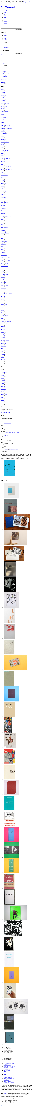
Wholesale (6, 1075)
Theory (2, 249)
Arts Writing (4, 255)
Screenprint (3, 332)
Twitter (5, 35)
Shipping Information (9, 1078)
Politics (2, 144)
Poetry (2, 136)
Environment (4, 304)
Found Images (4, 120)
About (5, 19)
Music (2, 238)
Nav (5, 15)
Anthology (3, 244)
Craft (2, 351)
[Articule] (11, 982)
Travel (2, 310)
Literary (2, 89)
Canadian (3, 131)
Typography (4, 117)
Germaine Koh (7, 423)
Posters (2, 397)
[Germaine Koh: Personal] (10, 513)
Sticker (2, 357)
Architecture (4, 133)
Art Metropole (8, 7)
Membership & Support (9, 1066)
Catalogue (3, 208)
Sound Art (3, 95)
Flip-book (3, 359)
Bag (2, 164)
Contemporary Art (5, 111)
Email (5, 38)
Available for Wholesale (6, 128)
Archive (6, 20)
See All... (3, 366)
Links (5, 12)
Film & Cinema (4, 108)
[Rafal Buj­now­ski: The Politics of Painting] (16, 1013)
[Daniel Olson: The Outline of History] (9, 888)
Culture (2, 122)
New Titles (3, 71)
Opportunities (7, 1070)
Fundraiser (3, 282)
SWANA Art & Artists (6, 321)
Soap (2, 224)
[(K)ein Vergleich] (11, 794)
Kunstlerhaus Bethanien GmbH (11, 432)
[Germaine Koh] (11, 498)
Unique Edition (4, 315)
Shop (5, 17)
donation (5, 1093)
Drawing (3, 180)
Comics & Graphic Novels (7, 166)
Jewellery (3, 277)
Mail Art (3, 296)
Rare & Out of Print (5, 125)
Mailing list (6, 1071)
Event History (7, 1069)
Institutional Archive (9, 1067)
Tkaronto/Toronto (5, 340)
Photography (4, 106)
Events (5, 21)
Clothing (3, 383)
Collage (2, 114)
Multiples (3, 82)
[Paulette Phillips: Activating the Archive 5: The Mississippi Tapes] (11, 873)
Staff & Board (7, 1065)
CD (1, 235)
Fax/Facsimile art (5, 324)
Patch (2, 219)
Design (2, 153)
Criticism (3, 97)
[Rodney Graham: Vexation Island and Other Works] (9, 810)
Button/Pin (3, 252)
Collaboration (4, 241)
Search (5, 10)
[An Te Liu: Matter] (9, 654)
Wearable (3, 205)
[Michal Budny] (10, 1044)
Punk (2, 301)
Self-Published (4, 263)
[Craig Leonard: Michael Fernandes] (15, 919)
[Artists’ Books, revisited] (9, 638)
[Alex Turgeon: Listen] (9, 904)
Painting (3, 100)
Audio (2, 271)
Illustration (3, 139)
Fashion (2, 172)
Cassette (3, 337)
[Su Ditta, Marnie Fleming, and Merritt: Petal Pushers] (15, 669)
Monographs (4, 394)
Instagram (6, 47)
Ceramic (3, 199)
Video (2, 400)
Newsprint (3, 346)
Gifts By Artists (4, 274)
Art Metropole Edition (6, 216)
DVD (2, 307)
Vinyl (2, 147)
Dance (2, 222)
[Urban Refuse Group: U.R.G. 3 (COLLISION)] (13, 935)
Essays (2, 155)
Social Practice (4, 266)
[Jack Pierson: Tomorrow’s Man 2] (9, 763)
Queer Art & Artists (5, 158)
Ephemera (3, 213)
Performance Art (5, 103)
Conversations (4, 175)
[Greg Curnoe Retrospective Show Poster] (9, 826)
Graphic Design (4, 150)
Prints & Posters (4, 202)
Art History (3, 191)
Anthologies (4, 372)
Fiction (2, 177)
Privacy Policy (7, 1081)
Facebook (6, 37)
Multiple (3, 326)
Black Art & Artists (5, 257)
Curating (3, 335)
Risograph (3, 197)
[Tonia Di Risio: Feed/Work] (11, 701)
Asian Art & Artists (5, 260)
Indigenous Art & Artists (6, 169)
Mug (2, 348)
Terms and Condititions (9, 1082)
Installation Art (4, 227)
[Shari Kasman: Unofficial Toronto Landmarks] (10, 997)
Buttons (2, 378)
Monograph (3, 183)
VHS (2, 362)
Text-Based (3, 246)
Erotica (2, 318)
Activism (3, 230)
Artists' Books (4, 76)
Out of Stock (4, 63)
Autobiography (4, 290)
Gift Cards (6, 1080)
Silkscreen (3, 343)
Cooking (3, 354)
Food (2, 268)
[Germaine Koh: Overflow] (15, 544)
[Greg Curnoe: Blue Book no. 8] (11, 841)
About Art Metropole (9, 1063)
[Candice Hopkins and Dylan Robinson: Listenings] (9, 623)
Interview (3, 161)
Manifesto (3, 329)
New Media (3, 92)
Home (5, 23)
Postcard (3, 194)
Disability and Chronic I (6, 293)
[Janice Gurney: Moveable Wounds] (11, 857)
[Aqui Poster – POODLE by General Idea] (9, 951)
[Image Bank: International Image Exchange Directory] (9, 966)
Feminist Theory (5, 233)
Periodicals (3, 79)
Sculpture (3, 186)
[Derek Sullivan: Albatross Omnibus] (9, 685)
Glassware (3, 288)
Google (5, 39)
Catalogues (3, 380)
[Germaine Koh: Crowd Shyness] (14, 560)
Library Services (8, 1077)
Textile (2, 299)
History (2, 188)
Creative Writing (5, 142)
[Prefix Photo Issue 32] (10, 748)
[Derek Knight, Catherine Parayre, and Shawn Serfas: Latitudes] (8, 732)
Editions (3, 386)
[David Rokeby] (9, 1029)
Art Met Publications (6, 74)
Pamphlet (3, 279)
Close (2, 55)
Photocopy (3, 312)
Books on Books (5, 285)
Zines (2, 210)
